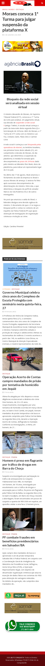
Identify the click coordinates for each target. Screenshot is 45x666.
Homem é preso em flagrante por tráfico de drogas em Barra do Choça (22, 464)
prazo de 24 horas (27, 161)
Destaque (20, 9)
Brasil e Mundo (8, 9)
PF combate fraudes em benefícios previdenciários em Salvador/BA (20, 541)
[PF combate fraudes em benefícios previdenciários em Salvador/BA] (22, 519)
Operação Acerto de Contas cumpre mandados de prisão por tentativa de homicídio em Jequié (21, 382)
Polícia (14, 457)
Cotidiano (6, 289)
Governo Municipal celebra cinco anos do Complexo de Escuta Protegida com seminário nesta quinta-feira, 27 (22, 300)
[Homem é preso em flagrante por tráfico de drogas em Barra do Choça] (22, 442)
